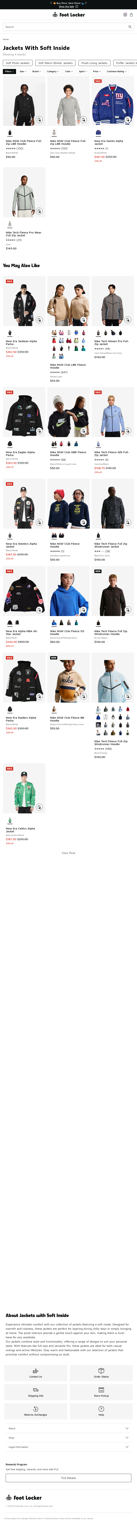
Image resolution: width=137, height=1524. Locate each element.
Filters (8, 71)
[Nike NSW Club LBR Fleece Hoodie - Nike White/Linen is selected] (54, 333)
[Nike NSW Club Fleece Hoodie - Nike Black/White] (61, 535)
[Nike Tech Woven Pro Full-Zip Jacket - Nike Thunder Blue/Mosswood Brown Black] (113, 333)
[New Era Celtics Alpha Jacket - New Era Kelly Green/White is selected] (9, 820)
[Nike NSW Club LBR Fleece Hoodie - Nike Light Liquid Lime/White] (76, 341)
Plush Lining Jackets (94, 63)
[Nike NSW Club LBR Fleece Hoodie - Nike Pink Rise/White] (61, 333)
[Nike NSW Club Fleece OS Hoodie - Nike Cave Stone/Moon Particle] (68, 623)
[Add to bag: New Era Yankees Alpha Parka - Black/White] (39, 319)
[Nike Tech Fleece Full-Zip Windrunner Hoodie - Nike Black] (120, 725)
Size (22, 71)
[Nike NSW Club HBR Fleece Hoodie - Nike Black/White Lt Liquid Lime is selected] (54, 444)
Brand (35, 71)
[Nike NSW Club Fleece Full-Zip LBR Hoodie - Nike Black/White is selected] (9, 133)
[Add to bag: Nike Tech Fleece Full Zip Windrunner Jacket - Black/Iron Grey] (127, 522)
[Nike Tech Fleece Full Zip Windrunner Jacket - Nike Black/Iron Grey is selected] (98, 535)
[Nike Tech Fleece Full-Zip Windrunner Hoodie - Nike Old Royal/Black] (98, 717)
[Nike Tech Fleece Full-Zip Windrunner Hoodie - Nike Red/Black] (127, 709)
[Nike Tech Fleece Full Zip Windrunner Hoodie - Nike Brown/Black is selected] (98, 623)
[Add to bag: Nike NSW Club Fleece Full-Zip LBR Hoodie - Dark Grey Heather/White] (83, 119)
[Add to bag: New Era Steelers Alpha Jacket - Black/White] (39, 522)
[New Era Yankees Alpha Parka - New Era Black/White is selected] (9, 333)
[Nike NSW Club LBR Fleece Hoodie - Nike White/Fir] (68, 349)
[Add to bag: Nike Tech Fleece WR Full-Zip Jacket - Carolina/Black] (127, 430)
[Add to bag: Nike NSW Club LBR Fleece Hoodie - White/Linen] (83, 319)
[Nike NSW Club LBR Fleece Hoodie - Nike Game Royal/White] (76, 333)
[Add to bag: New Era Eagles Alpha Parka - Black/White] (39, 430)
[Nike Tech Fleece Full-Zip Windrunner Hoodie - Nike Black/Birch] (105, 717)
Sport (82, 71)
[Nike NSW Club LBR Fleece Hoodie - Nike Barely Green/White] (54, 356)
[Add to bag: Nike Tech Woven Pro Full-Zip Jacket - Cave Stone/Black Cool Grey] (127, 319)
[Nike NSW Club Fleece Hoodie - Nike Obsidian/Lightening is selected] (54, 535)
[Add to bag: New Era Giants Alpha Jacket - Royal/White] (127, 119)
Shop (11, 1437)
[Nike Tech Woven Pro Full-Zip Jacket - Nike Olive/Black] (105, 333)
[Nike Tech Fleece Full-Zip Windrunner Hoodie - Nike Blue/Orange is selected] (98, 709)
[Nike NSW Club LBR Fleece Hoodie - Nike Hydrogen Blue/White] (61, 341)
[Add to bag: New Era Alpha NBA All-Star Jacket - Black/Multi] (39, 609)
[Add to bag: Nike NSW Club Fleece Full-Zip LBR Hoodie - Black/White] (39, 119)
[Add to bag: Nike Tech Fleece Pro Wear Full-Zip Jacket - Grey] (39, 211)
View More (68, 853)
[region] (68, 5)
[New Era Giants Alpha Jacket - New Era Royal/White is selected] (98, 133)
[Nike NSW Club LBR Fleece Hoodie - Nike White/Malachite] (76, 349)
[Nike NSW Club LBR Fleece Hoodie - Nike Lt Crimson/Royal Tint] (83, 341)
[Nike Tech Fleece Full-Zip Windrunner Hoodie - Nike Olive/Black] (113, 733)
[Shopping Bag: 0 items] (131, 14)
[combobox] (68, 27)
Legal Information (18, 1446)
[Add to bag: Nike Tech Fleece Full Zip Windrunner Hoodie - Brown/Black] (127, 609)
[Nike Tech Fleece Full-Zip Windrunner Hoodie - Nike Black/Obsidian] (120, 717)
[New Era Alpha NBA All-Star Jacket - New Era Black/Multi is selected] (9, 623)
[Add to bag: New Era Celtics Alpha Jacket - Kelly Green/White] (39, 807)
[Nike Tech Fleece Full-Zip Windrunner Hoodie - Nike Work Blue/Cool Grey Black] (127, 717)
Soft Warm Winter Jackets (55, 63)
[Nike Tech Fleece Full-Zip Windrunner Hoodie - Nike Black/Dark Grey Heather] (98, 725)
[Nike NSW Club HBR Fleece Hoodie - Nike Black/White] (68, 444)
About (12, 1428)
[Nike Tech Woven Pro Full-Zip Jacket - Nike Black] (120, 333)
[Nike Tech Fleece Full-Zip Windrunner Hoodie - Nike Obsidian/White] (98, 733)
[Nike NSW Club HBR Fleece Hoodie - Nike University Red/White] (61, 444)
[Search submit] (130, 27)
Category (52, 71)
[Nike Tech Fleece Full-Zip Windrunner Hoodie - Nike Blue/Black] (120, 709)
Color (67, 71)
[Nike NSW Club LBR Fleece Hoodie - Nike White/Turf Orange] (54, 341)
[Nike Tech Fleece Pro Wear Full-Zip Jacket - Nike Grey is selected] (9, 224)
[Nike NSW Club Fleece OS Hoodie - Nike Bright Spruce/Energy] (76, 623)
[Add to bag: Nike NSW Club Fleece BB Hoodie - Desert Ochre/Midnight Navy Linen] (83, 696)
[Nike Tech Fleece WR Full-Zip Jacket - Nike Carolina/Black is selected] (98, 444)
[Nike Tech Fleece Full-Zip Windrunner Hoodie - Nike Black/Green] (113, 709)
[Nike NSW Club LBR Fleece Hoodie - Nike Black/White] (61, 349)
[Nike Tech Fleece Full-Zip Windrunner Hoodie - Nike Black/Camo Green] (105, 709)
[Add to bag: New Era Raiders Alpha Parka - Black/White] (39, 696)
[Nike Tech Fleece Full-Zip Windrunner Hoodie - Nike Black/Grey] (113, 717)
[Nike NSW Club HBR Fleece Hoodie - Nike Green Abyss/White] (76, 444)
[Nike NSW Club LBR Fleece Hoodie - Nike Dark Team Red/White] (54, 349)
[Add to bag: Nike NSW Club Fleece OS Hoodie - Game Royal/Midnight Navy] (83, 609)
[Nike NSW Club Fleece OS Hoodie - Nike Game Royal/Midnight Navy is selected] (54, 623)
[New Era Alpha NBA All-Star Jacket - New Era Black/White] (17, 623)
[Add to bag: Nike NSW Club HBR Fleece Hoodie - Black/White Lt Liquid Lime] (83, 430)
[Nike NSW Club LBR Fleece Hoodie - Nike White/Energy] (83, 349)
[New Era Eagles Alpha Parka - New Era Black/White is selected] (9, 444)
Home (6, 39)
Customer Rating (115, 71)
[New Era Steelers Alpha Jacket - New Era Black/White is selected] (9, 535)
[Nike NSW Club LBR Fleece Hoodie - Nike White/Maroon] (83, 333)
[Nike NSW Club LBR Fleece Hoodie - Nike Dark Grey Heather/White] (68, 333)
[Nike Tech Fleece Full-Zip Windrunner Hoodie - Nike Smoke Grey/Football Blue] (105, 733)
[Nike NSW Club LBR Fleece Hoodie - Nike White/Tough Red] (68, 341)
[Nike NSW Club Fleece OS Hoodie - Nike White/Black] (61, 623)
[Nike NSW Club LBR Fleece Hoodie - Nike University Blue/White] (61, 356)
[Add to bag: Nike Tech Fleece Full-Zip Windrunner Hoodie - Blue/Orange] (127, 696)
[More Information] (77, 6)
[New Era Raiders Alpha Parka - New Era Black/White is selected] (9, 709)
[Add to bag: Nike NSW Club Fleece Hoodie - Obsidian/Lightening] (83, 522)
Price (95, 71)
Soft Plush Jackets (17, 63)
